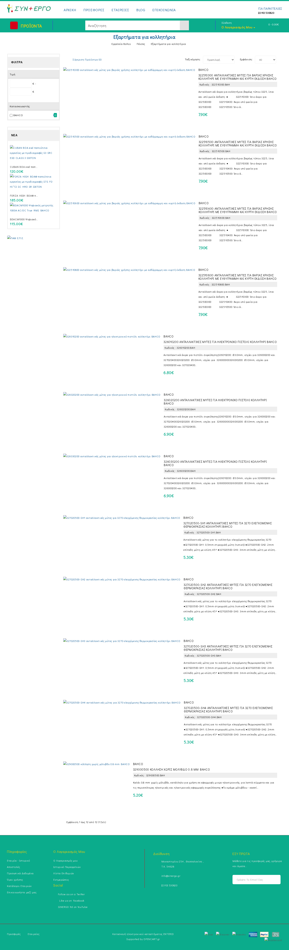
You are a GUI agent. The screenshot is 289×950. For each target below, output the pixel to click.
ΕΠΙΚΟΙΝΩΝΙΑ (164, 9)
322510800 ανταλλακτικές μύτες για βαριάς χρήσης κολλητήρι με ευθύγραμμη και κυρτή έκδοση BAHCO (237, 277)
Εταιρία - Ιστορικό (18, 860)
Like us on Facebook (71, 900)
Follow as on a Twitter (71, 894)
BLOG (140, 9)
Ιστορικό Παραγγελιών (67, 867)
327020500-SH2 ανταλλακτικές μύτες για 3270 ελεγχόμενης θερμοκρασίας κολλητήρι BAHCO (228, 586)
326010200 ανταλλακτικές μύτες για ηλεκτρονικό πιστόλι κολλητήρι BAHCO (220, 342)
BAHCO (18, 115)
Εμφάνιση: (246, 59)
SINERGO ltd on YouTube (72, 907)
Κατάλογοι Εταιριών (19, 886)
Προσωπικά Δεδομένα (20, 873)
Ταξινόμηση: (193, 59)
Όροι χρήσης (15, 879)
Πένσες (141, 43)
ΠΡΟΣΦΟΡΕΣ (93, 9)
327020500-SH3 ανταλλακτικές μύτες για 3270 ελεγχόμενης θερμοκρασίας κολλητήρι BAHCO (228, 648)
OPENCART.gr (151, 939)
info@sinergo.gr (170, 875)
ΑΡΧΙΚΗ (70, 9)
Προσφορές (14, 934)
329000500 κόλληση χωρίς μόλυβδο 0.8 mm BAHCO (171, 769)
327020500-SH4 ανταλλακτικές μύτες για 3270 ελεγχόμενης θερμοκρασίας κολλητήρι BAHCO (228, 709)
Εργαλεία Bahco (121, 43)
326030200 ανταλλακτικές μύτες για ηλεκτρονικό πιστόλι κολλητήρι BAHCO (215, 463)
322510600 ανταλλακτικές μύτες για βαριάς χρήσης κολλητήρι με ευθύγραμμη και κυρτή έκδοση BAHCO (238, 210)
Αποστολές (13, 867)
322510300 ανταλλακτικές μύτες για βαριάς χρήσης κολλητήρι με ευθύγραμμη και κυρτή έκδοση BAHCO (237, 77)
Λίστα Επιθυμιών (63, 873)
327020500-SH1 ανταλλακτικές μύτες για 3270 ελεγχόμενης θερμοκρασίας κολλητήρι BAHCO (227, 525)
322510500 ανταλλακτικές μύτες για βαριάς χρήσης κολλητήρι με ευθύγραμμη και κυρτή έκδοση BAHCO (238, 143)
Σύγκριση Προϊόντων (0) (87, 59)
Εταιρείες (33, 934)
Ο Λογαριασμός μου (65, 860)
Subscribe (275, 879)
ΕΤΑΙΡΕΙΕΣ (120, 9)
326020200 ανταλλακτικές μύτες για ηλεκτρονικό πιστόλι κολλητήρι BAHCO (215, 401)
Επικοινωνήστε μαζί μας (21, 892)
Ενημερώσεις (61, 879)
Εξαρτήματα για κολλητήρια (168, 43)
